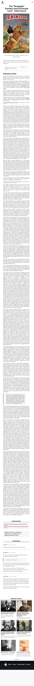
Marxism (13, 532)
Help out (14, 664)
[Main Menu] (32, 2)
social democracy (16, 533)
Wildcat (27, 98)
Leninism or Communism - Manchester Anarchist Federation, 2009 (16, 526)
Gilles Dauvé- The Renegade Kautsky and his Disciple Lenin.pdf (15, 524)
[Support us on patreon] (16, 659)
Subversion (15, 100)
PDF (17, 535)
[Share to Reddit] (24, 67)
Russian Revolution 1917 (10, 535)
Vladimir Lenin (8, 533)
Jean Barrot (23, 85)
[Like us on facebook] (15, 659)
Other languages (21, 664)
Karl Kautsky (18, 532)
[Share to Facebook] (22, 67)
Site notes (28, 664)
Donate (9, 664)
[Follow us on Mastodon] (18, 659)
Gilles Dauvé (7, 532)
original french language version (11, 102)
